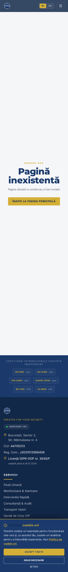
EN (50, 6)
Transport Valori (15, 509)
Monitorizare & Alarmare (20, 491)
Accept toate (34, 552)
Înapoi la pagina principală (33, 201)
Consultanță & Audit (18, 503)
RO (42, 6)
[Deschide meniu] (60, 6)
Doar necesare (34, 560)
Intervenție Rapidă (16, 497)
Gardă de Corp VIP (17, 516)
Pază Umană (13, 485)
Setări (34, 566)
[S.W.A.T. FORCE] (7, 6)
